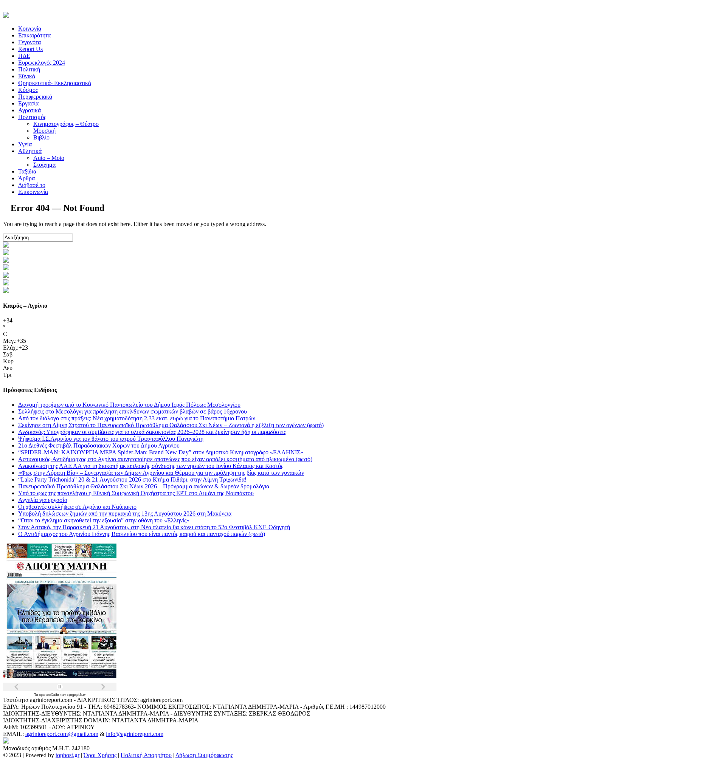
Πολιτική (29, 69)
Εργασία (28, 103)
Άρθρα (26, 178)
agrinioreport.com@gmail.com (61, 734)
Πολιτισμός (32, 117)
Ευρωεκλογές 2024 (41, 62)
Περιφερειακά (35, 96)
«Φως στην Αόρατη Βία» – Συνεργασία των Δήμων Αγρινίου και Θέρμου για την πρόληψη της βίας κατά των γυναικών (161, 472)
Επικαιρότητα (34, 35)
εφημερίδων (76, 694)
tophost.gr (67, 755)
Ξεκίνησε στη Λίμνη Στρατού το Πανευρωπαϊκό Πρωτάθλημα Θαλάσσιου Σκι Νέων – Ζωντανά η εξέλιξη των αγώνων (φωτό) (171, 425)
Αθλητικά (30, 151)
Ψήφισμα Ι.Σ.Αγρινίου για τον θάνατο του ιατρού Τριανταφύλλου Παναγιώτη (110, 438)
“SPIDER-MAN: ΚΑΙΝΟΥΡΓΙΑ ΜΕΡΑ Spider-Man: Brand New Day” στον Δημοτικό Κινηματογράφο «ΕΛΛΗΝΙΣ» (160, 452)
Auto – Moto (48, 158)
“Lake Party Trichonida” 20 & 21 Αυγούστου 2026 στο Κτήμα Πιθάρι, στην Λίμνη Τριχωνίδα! (132, 479)
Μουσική (44, 130)
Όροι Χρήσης (100, 755)
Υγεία (25, 144)
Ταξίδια (27, 171)
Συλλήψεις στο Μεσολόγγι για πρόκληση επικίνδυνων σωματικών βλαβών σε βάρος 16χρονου (132, 411)
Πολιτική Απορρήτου (146, 755)
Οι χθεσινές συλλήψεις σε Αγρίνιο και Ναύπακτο (77, 506)
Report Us (30, 49)
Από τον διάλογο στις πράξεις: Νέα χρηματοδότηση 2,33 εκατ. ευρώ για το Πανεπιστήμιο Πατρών (136, 418)
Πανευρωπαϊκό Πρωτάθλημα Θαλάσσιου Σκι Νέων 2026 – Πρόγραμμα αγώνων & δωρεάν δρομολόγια (143, 486)
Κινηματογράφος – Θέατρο (66, 124)
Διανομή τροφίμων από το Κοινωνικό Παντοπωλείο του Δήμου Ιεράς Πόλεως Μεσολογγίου (129, 404)
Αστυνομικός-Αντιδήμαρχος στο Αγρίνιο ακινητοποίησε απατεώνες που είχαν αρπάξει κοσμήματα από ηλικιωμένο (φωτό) (165, 459)
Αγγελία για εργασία (42, 500)
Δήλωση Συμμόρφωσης (204, 755)
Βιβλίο (41, 137)
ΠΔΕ (24, 56)
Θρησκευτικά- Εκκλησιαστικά (54, 83)
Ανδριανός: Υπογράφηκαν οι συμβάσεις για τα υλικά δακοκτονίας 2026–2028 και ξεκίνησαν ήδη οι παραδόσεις (152, 432)
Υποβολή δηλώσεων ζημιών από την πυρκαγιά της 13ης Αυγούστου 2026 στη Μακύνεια (124, 513)
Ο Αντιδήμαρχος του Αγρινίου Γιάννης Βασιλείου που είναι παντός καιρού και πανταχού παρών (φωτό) (141, 534)
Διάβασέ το (31, 185)
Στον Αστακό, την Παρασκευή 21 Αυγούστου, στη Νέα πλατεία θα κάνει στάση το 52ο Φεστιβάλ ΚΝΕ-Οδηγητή (154, 527)
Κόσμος (28, 90)
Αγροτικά (29, 110)
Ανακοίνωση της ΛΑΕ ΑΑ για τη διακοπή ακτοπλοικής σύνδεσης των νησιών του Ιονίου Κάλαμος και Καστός (150, 466)
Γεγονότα (29, 42)
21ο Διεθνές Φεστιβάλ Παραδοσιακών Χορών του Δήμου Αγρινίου (99, 445)
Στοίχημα (44, 164)
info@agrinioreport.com (134, 734)
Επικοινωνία (33, 192)
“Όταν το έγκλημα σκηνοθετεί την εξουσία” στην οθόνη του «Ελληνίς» (103, 520)
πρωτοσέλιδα (49, 694)
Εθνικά (26, 76)
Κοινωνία (29, 28)
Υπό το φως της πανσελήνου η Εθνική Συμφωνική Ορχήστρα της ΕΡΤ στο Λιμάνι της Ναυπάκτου (136, 493)
